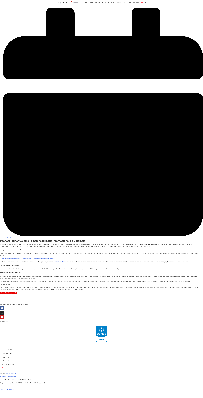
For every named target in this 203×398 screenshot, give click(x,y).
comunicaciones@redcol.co (8, 376)
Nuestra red (111, 2)
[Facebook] (2, 308)
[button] (145, 2)
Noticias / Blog (120, 2)
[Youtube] (2, 317)
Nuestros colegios (100, 2)
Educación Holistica (88, 2)
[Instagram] (2, 313)
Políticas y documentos (7, 389)
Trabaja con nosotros (133, 2)
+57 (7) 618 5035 (11, 373)
